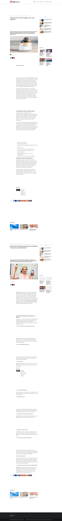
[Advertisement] (31, 9)
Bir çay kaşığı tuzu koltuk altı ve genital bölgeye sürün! (48, 29)
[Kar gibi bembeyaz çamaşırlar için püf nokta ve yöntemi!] (42, 26)
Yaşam (49, 1)
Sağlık (38, 1)
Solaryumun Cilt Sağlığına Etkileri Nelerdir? (14, 229)
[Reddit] (22, 200)
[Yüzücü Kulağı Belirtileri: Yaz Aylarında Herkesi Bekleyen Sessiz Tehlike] (49, 60)
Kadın (41, 1)
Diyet (43, 1)
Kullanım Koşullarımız (49, 519)
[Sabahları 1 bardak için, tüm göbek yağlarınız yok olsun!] (42, 32)
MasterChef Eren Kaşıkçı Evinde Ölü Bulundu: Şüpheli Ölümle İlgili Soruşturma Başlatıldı (49, 55)
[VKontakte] (24, 200)
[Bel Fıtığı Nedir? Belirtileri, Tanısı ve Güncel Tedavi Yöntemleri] (42, 50)
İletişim (37, 519)
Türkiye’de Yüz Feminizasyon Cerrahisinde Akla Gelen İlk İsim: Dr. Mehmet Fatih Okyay (23, 192)
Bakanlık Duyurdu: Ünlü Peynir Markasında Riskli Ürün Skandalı (42, 63)
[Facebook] (11, 58)
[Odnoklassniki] (26, 200)
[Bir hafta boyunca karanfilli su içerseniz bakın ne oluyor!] (42, 23)
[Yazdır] (31, 200)
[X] (12, 58)
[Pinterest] (14, 58)
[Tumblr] (19, 200)
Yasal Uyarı (45, 519)
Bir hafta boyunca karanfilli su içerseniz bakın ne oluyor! (48, 22)
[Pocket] (27, 200)
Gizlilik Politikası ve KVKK (41, 519)
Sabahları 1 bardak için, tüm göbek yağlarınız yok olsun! (47, 32)
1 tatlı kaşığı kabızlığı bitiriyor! (48, 19)
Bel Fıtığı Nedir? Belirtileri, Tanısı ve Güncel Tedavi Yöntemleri (42, 54)
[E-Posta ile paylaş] (29, 200)
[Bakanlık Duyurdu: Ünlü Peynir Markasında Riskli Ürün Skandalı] (42, 60)
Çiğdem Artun (12, 54)
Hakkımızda (31, 519)
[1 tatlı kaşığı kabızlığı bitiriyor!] (42, 20)
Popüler (46, 16)
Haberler (35, 1)
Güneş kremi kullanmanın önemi (24, 229)
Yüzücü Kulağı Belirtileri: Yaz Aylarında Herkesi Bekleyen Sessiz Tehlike (48, 64)
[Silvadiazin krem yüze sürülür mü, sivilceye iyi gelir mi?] (33, 226)
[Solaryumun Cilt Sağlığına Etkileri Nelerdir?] (14, 226)
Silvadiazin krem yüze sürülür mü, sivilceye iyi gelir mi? (33, 229)
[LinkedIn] (17, 200)
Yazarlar (34, 519)
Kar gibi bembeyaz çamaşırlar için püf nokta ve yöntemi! (47, 26)
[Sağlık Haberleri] (15, 2)
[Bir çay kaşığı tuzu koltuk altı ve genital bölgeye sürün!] (42, 29)
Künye (35, 519)
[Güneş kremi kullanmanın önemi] (24, 226)
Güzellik (46, 1)
